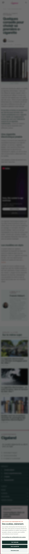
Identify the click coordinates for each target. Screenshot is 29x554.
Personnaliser (15, 550)
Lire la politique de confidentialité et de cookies (14, 537)
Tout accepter (15, 546)
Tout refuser (14, 542)
